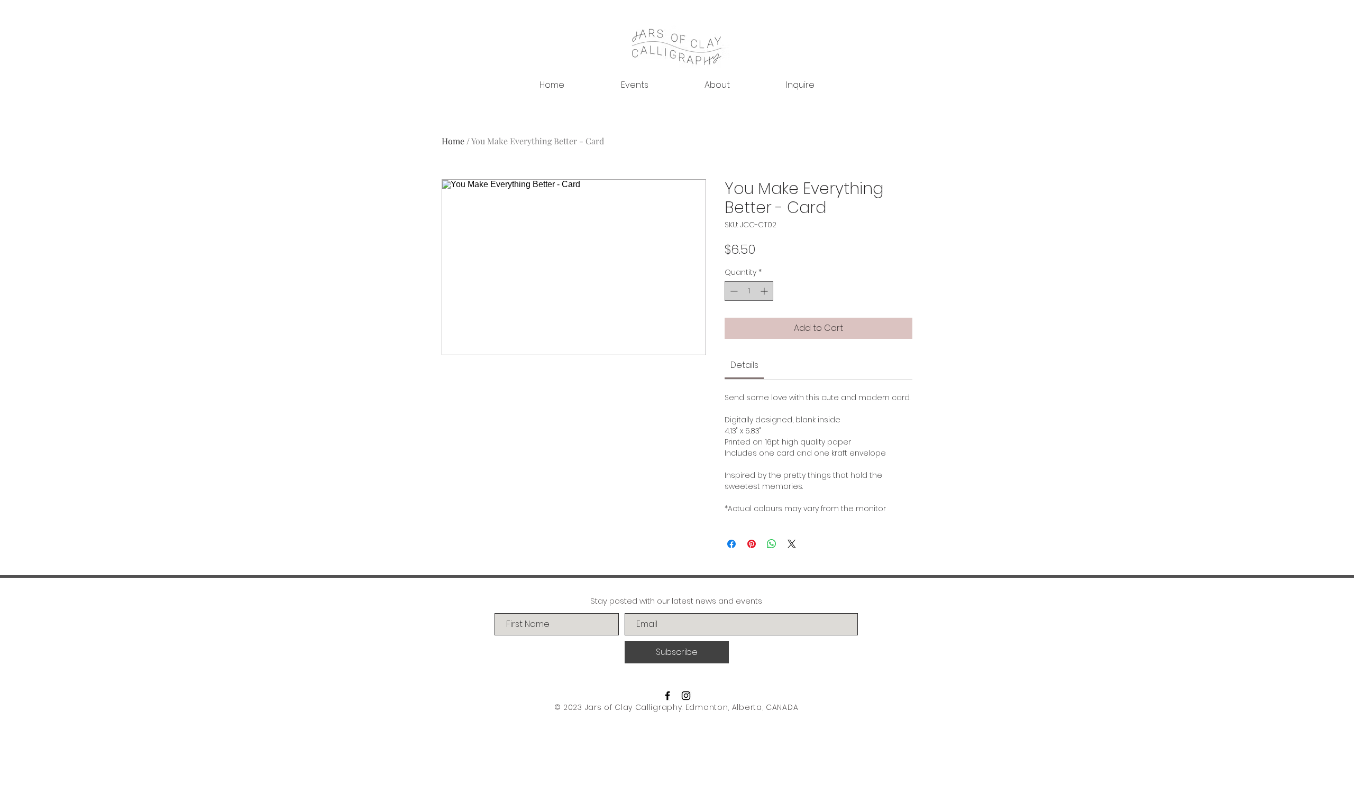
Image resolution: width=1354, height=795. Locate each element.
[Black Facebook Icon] (667, 695)
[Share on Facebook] (731, 544)
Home (453, 140)
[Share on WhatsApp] (771, 544)
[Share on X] (791, 544)
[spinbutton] (748, 291)
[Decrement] (732, 291)
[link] (744, 365)
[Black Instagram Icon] (686, 695)
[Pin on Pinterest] (751, 544)
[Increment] (765, 291)
